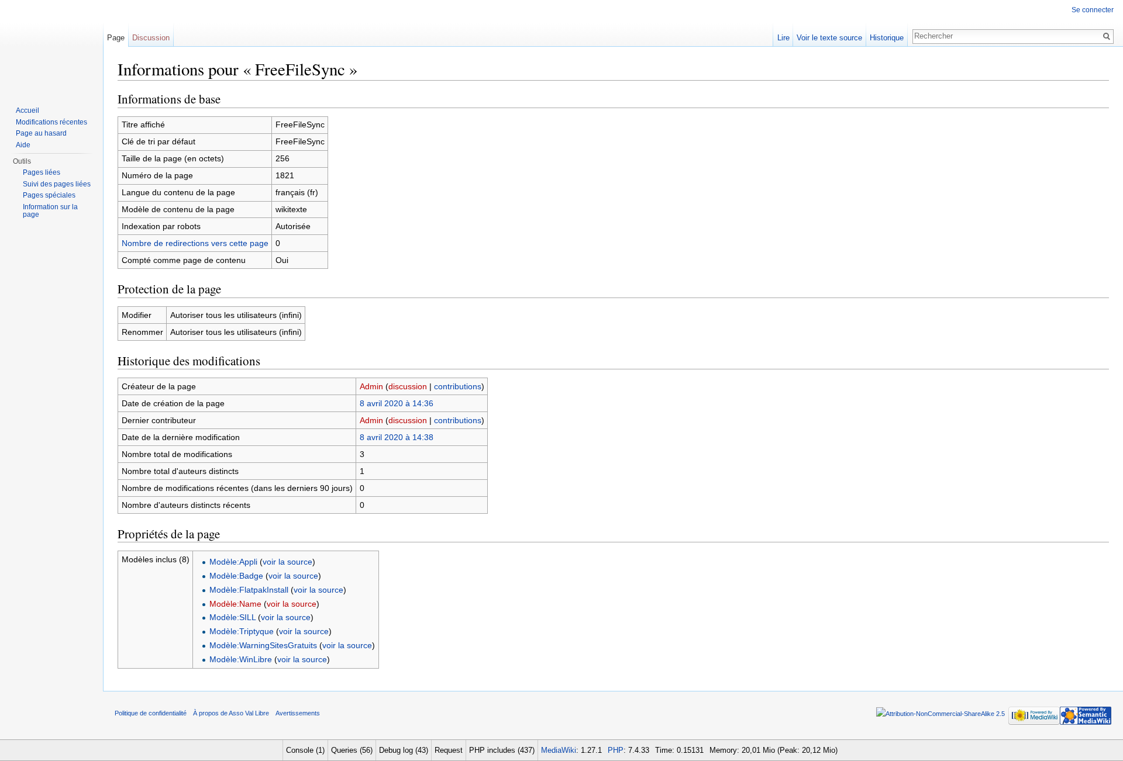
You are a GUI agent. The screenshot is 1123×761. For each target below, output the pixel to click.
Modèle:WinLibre (240, 659)
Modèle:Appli (233, 561)
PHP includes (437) (502, 750)
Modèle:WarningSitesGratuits (263, 645)
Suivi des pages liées (57, 184)
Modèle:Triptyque (241, 631)
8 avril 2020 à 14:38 (396, 437)
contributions (457, 386)
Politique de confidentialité (151, 713)
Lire (783, 37)
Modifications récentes (51, 122)
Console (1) (305, 750)
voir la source (287, 561)
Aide (23, 145)
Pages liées (41, 172)
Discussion (151, 37)
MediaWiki (558, 750)
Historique (887, 37)
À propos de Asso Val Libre (231, 713)
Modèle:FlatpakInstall (248, 589)
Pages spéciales (49, 195)
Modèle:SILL (232, 617)
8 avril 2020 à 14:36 (396, 403)
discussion (407, 386)
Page (116, 37)
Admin (371, 386)
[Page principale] (51, 47)
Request (449, 750)
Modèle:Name (235, 603)
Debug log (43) (403, 750)
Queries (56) (352, 750)
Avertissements (297, 713)
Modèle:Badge (236, 575)
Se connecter (1093, 10)
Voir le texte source (829, 37)
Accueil (27, 110)
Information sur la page (50, 211)
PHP (615, 750)
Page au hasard (41, 133)
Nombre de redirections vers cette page (195, 243)
